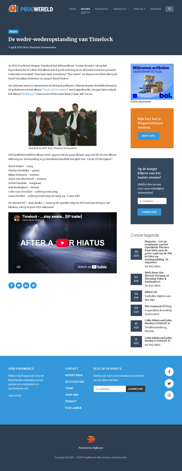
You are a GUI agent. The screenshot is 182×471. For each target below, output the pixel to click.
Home (72, 9)
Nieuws (85, 9)
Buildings (28, 94)
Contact (71, 368)
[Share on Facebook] (11, 285)
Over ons (71, 394)
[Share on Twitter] (19, 285)
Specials (139, 9)
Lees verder (15, 395)
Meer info (148, 136)
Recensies (101, 9)
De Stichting (74, 381)
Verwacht (120, 9)
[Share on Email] (33, 285)
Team (69, 388)
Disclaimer (73, 408)
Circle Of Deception (55, 89)
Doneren (155, 9)
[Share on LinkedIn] (26, 285)
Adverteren (74, 375)
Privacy (70, 401)
